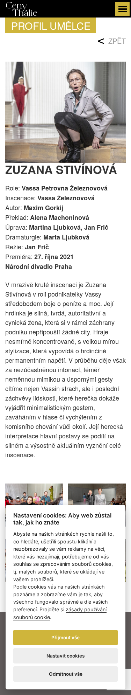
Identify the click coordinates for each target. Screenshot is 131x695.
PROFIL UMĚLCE (50, 25)
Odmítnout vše (65, 674)
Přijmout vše (65, 637)
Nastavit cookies (65, 656)
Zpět (117, 41)
